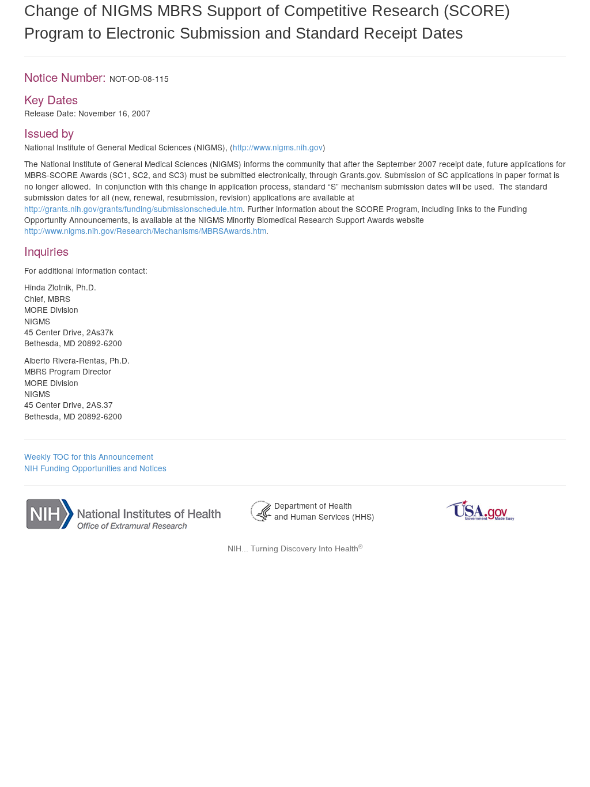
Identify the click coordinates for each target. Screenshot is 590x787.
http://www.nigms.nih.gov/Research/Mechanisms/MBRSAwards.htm (145, 230)
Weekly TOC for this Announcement (88, 456)
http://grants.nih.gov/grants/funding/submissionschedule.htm (133, 208)
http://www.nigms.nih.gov (278, 147)
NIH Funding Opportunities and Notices (95, 468)
